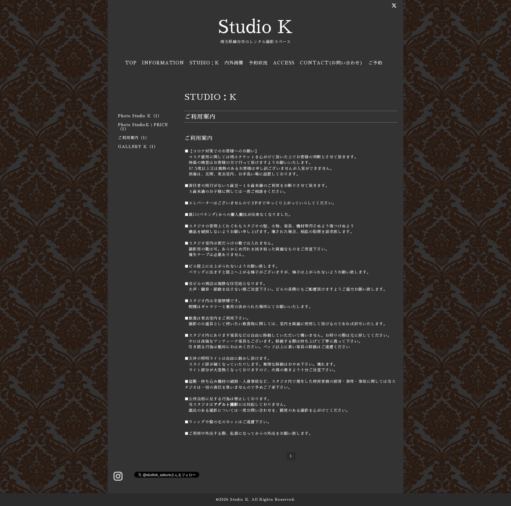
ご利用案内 (199, 138)
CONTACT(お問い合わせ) (331, 63)
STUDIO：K (204, 63)
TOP (131, 63)
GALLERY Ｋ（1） (138, 147)
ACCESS (284, 63)
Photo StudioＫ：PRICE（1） (143, 127)
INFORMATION (163, 63)
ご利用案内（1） (133, 138)
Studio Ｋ (239, 499)
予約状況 (258, 63)
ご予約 (375, 63)
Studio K (255, 27)
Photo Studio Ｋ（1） (140, 116)
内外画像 (233, 63)
